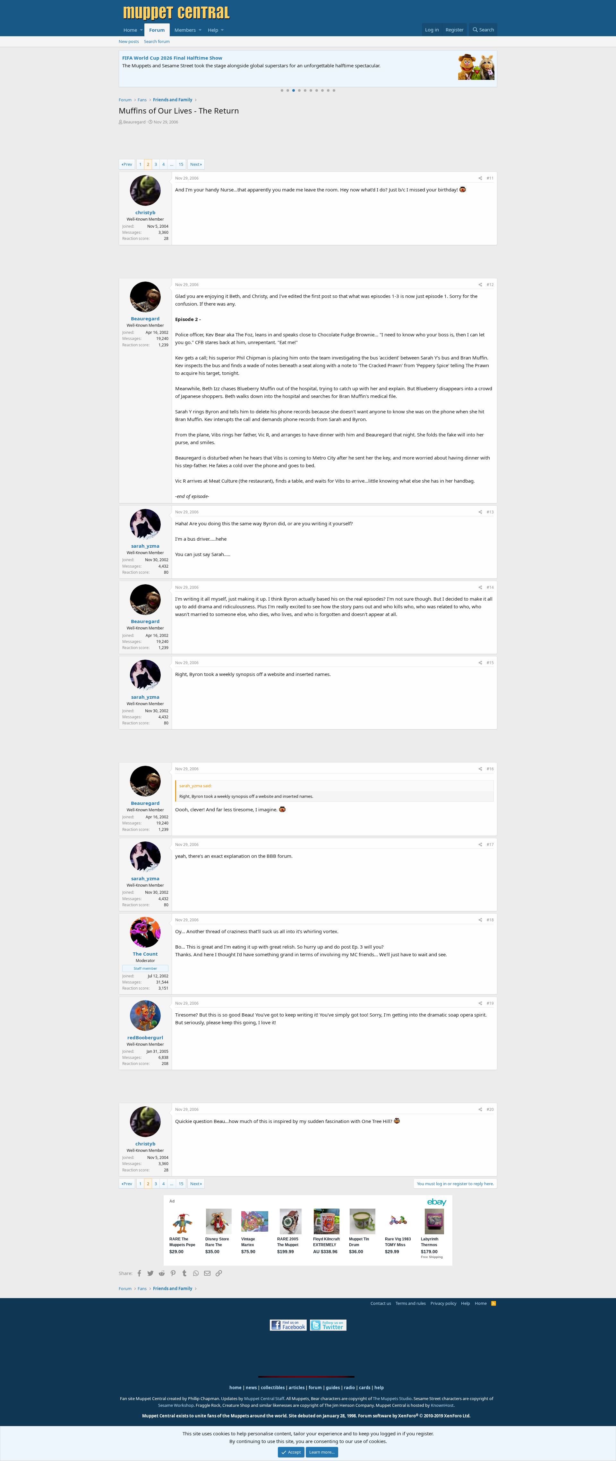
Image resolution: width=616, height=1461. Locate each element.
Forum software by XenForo (414, 1416)
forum (315, 1387)
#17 (490, 844)
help (379, 1387)
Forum (157, 30)
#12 (490, 284)
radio (349, 1387)
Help (213, 30)
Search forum (157, 41)
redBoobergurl (145, 1037)
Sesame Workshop (176, 1405)
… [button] (171, 164)
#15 (490, 662)
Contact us (381, 1303)
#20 (490, 1109)
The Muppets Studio (392, 1398)
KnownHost (442, 1405)
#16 (490, 769)
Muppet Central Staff (264, 1398)
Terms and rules (411, 1303)
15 (181, 164)
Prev (128, 164)
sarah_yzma (145, 546)
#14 (490, 587)
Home (130, 30)
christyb (145, 212)
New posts (129, 41)
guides (333, 1387)
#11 (490, 178)
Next (195, 164)
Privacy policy (444, 1303)
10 (334, 90)
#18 (490, 920)
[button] (141, 29)
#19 (490, 1003)
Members (185, 30)
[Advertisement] (308, 142)
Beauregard (134, 122)
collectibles (273, 1387)
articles (297, 1387)
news (251, 1387)
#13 (490, 512)
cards (364, 1387)
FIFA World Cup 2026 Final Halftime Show (172, 58)
